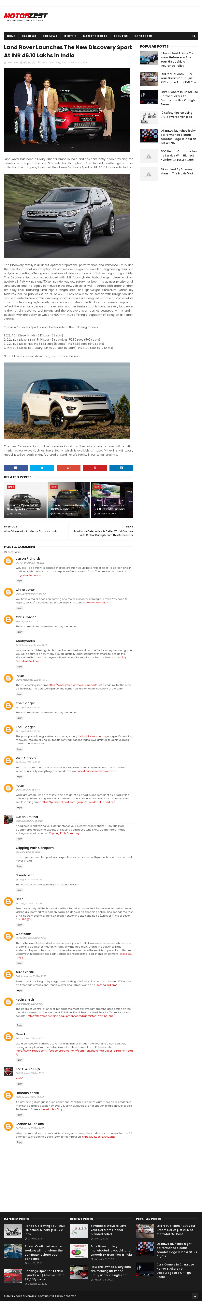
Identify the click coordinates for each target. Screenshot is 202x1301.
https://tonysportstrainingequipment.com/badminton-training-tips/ (71, 1016)
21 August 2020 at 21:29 (30, 903)
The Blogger (25, 703)
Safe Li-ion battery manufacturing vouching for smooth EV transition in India (111, 1250)
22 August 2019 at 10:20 (30, 820)
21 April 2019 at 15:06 (28, 731)
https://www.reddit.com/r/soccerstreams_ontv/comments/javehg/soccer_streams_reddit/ (74, 1052)
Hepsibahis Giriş (51, 1109)
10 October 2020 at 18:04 (31, 1003)
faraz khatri (25, 972)
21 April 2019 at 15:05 (28, 707)
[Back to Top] (195, 1296)
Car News (29, 36)
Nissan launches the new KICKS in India (68, 507)
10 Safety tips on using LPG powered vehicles (177, 115)
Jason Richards (28, 558)
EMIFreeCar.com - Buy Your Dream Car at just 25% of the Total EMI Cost (179, 78)
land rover (68, 62)
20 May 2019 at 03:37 (29, 762)
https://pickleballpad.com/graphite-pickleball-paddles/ (78, 802)
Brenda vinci (25, 875)
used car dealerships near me (97, 771)
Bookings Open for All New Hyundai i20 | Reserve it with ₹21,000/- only (44, 1275)
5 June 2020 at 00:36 (29, 851)
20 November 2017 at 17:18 (32, 593)
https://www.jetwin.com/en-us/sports (73, 685)
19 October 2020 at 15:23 (31, 1073)
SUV (85, 62)
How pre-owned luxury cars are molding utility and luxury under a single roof (111, 1271)
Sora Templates (26, 1296)
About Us (121, 36)
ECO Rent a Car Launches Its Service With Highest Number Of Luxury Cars (179, 155)
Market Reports (95, 36)
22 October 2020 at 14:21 (31, 1128)
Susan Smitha (27, 817)
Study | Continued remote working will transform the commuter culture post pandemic (44, 1252)
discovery (54, 62)
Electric (70, 36)
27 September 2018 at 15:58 (32, 679)
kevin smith (25, 999)
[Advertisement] (169, 244)
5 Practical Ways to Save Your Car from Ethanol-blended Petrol (108, 1230)
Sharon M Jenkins (30, 1124)
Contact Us (143, 36)
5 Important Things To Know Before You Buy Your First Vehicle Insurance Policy (177, 59)
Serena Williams (106, 985)
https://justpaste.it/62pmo (99, 1137)
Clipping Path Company (64, 833)
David (20, 1034)
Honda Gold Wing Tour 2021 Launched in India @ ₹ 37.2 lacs (45, 1230)
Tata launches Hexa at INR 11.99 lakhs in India (110, 507)
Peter (20, 675)
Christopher (25, 589)
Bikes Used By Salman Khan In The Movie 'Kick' (177, 171)
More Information (97, 602)
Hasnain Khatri (27, 1093)
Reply (19, 580)
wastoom (23, 934)
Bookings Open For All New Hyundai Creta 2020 (24, 507)
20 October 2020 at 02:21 (31, 1097)
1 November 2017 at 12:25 (31, 562)
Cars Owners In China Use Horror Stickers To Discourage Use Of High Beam (179, 98)
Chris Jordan (26, 617)
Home (11, 36)
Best (19, 899)
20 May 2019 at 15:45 (29, 789)
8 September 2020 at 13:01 (32, 976)
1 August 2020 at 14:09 (29, 879)
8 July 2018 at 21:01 (28, 621)
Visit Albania (26, 758)
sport (78, 62)
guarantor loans (30, 575)
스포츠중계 (25, 919)
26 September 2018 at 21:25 (32, 645)
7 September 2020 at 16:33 (32, 937)
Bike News (49, 36)
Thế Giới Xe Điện (28, 1069)
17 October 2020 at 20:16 (31, 1038)
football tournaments (91, 736)
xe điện (20, 1078)
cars (44, 62)
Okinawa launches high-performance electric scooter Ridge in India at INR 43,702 (178, 137)
